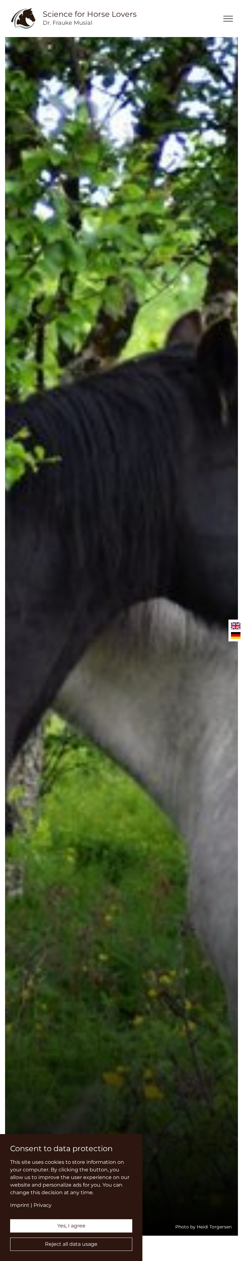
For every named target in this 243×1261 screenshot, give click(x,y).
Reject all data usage (71, 1244)
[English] (235, 626)
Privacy (43, 1205)
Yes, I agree (71, 1226)
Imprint (19, 1205)
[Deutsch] (235, 635)
